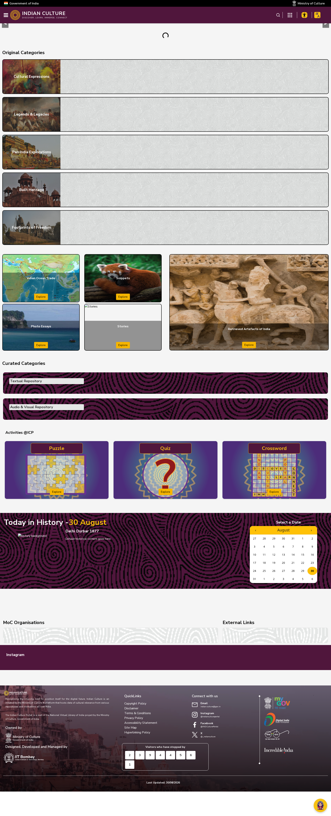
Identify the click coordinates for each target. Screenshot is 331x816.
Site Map (130, 728)
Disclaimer (131, 708)
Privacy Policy (133, 718)
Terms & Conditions (137, 713)
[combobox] (317, 15)
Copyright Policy (135, 703)
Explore (41, 297)
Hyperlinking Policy (137, 732)
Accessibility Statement (140, 723)
